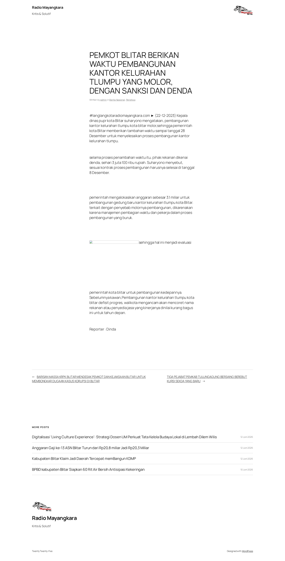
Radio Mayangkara (47, 7)
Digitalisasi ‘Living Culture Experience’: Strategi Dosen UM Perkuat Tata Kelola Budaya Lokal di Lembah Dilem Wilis (124, 437)
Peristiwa (130, 99)
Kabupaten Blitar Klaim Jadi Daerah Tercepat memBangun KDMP (84, 459)
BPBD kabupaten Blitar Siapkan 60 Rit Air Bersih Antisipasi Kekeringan (88, 469)
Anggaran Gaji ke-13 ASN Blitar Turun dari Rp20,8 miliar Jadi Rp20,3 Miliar (90, 448)
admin (103, 99)
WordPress (247, 551)
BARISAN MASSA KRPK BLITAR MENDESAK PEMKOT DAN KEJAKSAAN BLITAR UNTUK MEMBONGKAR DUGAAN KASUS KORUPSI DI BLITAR (89, 379)
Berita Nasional (117, 99)
